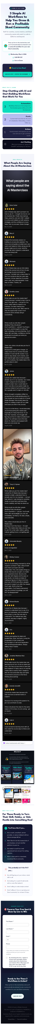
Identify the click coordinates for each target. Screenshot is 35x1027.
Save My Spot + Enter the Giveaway (17, 74)
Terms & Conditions (22, 1019)
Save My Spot (17, 996)
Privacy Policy (11, 1019)
